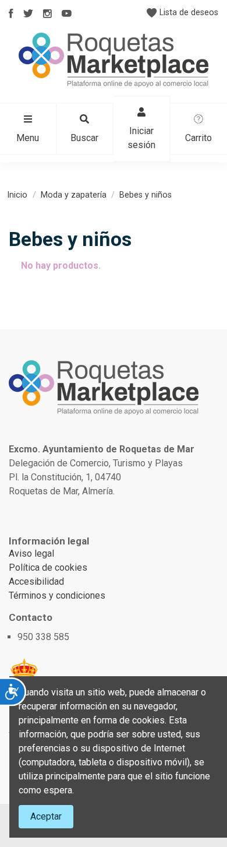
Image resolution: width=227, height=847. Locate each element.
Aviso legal (31, 553)
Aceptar (46, 816)
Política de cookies (48, 567)
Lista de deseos (187, 12)
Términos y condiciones (57, 595)
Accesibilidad (36, 581)
